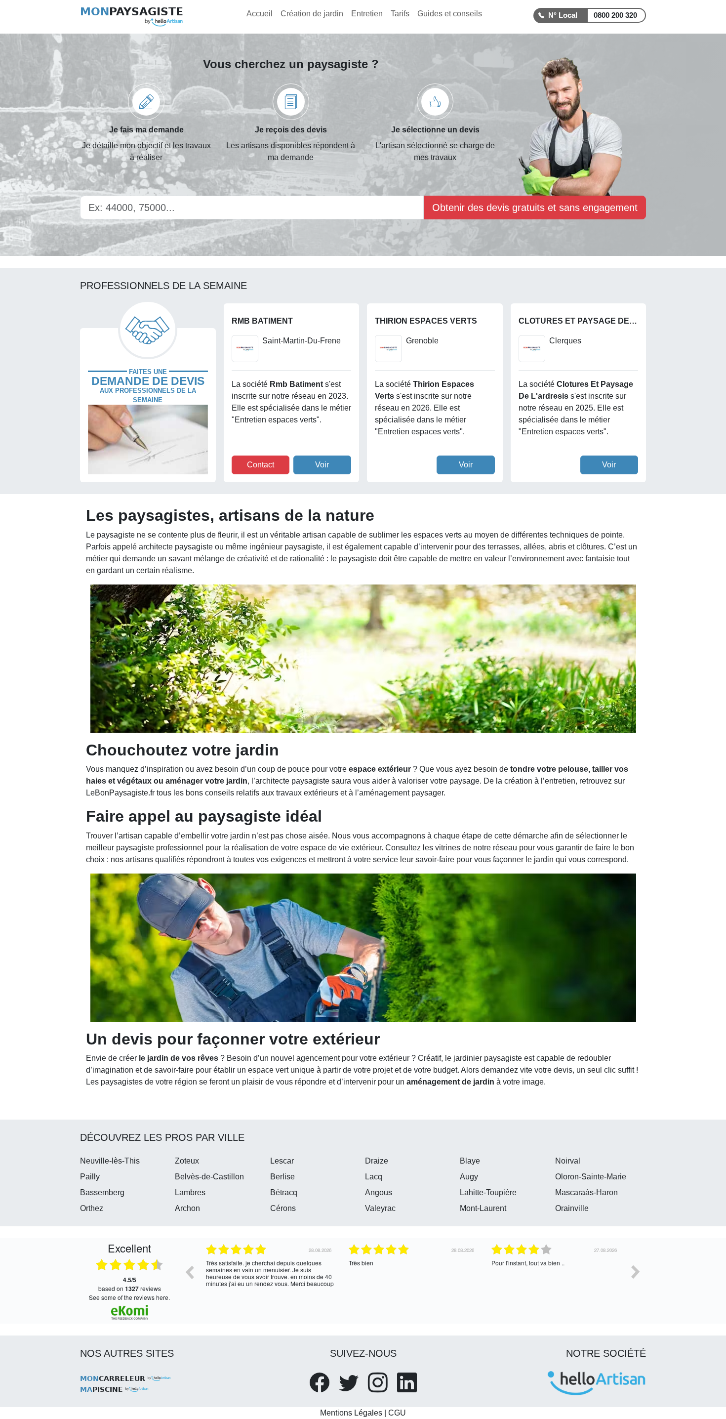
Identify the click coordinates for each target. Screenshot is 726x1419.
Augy (469, 1176)
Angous (378, 1192)
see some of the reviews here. (129, 1297)
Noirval (567, 1161)
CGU (397, 1413)
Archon (187, 1208)
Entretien (367, 13)
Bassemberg (102, 1192)
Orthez (91, 1208)
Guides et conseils (449, 13)
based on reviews (129, 1284)
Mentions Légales (351, 1413)
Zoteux (187, 1161)
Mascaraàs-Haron (586, 1192)
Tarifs (400, 13)
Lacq (373, 1176)
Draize (376, 1161)
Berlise (282, 1176)
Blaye (470, 1161)
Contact (260, 464)
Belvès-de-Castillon (209, 1176)
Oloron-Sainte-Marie (590, 1176)
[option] (270, 1279)
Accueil (259, 13)
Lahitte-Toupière (488, 1192)
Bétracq (283, 1192)
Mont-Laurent (483, 1208)
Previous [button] (189, 1272)
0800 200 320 (615, 15)
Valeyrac (380, 1208)
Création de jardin (312, 13)
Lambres (190, 1192)
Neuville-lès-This (110, 1161)
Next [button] (635, 1272)
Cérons (283, 1208)
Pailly (90, 1176)
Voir (322, 464)
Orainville (572, 1208)
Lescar (282, 1161)
